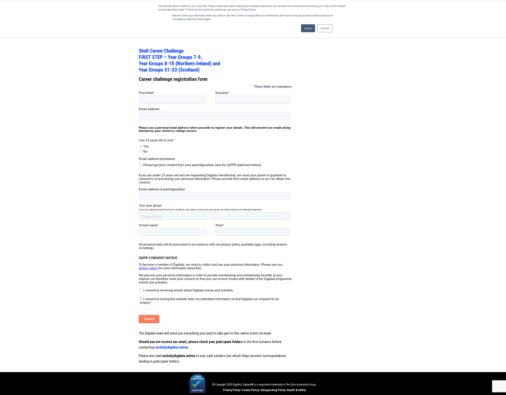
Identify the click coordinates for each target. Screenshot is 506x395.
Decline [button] (325, 28)
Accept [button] (308, 28)
